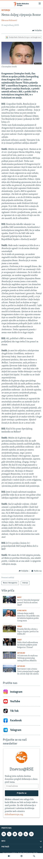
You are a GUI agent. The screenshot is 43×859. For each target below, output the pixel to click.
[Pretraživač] (34, 856)
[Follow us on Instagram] (20, 834)
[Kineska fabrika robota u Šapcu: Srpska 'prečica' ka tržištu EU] (9, 628)
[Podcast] (21, 856)
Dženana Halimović (9, 20)
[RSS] (26, 834)
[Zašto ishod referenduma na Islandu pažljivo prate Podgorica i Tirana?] (9, 642)
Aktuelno (21, 653)
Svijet (19, 640)
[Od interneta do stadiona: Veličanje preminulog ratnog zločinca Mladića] (9, 655)
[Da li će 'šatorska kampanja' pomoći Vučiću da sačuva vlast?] (9, 599)
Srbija (19, 626)
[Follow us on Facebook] (3, 834)
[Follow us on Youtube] (15, 834)
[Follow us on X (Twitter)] (9, 834)
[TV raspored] (31, 834)
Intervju (5, 10)
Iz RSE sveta (21, 611)
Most (19, 597)
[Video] (9, 856)
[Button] (37, 30)
